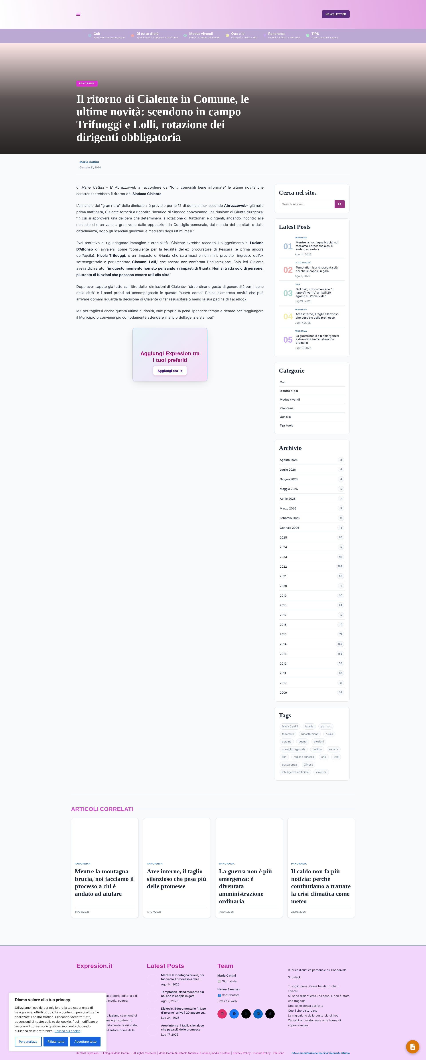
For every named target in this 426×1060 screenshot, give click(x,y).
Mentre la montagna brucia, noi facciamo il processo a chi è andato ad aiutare (317, 246)
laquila (309, 726)
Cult (283, 382)
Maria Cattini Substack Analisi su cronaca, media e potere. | (195, 1053)
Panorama (87, 83)
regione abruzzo (304, 756)
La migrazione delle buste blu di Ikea (313, 1015)
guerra (303, 741)
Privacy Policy (242, 1053)
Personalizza (28, 1041)
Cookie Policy (262, 1053)
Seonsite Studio (339, 1053)
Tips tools (286, 425)
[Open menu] (78, 14)
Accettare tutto (85, 1041)
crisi (323, 756)
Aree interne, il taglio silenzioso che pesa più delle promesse (317, 315)
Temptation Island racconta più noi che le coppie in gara (317, 269)
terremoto (288, 734)
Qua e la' (285, 416)
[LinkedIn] (258, 1014)
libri (284, 756)
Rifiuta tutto (55, 1041)
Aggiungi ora (170, 371)
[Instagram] (222, 1014)
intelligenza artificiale (295, 772)
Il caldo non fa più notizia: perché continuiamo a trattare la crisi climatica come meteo (321, 886)
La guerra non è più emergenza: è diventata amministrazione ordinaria (317, 339)
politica (317, 749)
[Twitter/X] (246, 1014)
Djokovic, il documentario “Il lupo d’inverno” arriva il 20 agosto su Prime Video (314, 292)
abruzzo (326, 726)
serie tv (333, 749)
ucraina (286, 741)
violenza (321, 772)
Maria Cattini (89, 162)
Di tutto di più (289, 391)
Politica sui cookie (67, 1031)
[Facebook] (234, 1014)
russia (329, 734)
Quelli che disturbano (303, 1010)
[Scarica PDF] (412, 1046)
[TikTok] (270, 1014)
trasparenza (289, 764)
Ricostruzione (309, 734)
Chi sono (278, 1053)
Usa (336, 756)
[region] (57, 1022)
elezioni (319, 741)
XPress (308, 764)
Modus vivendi (290, 399)
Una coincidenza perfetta (305, 1005)
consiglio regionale (293, 749)
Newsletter (335, 14)
